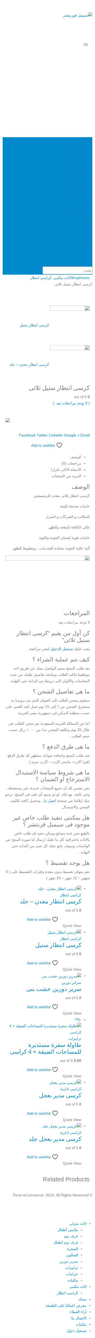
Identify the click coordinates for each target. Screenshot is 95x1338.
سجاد (80, 216)
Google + (71, 435)
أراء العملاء (75, 229)
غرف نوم (68, 153)
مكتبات (70, 197)
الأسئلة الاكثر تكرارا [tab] (66, 469)
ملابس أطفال (65, 147)
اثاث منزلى (75, 140)
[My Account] (90, 21)
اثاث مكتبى (75, 203)
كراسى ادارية (70, 1089)
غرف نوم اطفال (63, 159)
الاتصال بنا (76, 235)
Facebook (27, 435)
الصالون (69, 172)
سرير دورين (66, 178)
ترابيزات (69, 184)
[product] (43, 888)
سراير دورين (71, 982)
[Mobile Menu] (90, 3)
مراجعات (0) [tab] (71, 463)
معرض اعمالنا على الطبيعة (63, 222)
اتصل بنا (50, 801)
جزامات (69, 191)
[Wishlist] (90, 33)
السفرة (69, 165)
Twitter (42, 435)
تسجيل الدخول (61, 649)
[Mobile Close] (92, 1217)
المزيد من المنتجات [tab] (66, 476)
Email (85, 435)
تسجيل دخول (74, 247)
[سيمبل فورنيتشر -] (77, 15)
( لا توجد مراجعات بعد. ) (71, 403)
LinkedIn (56, 435)
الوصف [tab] (75, 457)
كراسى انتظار (64, 210)
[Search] (37, 271)
